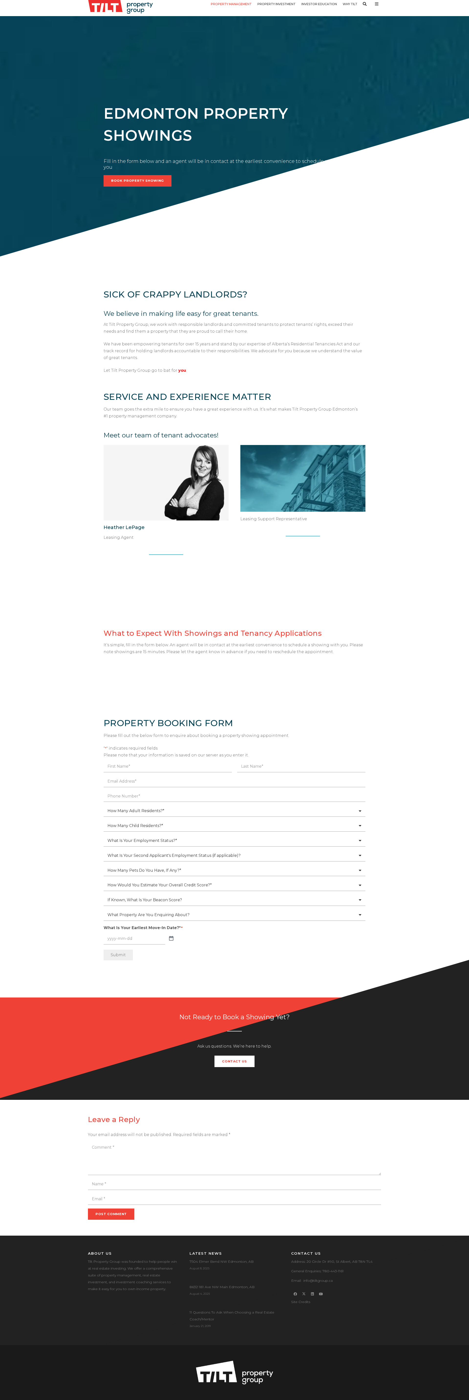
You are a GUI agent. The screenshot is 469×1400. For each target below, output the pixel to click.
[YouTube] (321, 1294)
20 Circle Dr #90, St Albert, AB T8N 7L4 (340, 1261)
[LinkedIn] (312, 1294)
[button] (254, 4)
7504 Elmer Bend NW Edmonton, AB (222, 1261)
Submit (118, 955)
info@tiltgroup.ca (318, 1280)
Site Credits (300, 1302)
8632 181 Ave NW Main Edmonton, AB (222, 1287)
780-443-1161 (333, 1271)
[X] (304, 1294)
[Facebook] (295, 1294)
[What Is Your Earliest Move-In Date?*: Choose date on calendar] (171, 938)
